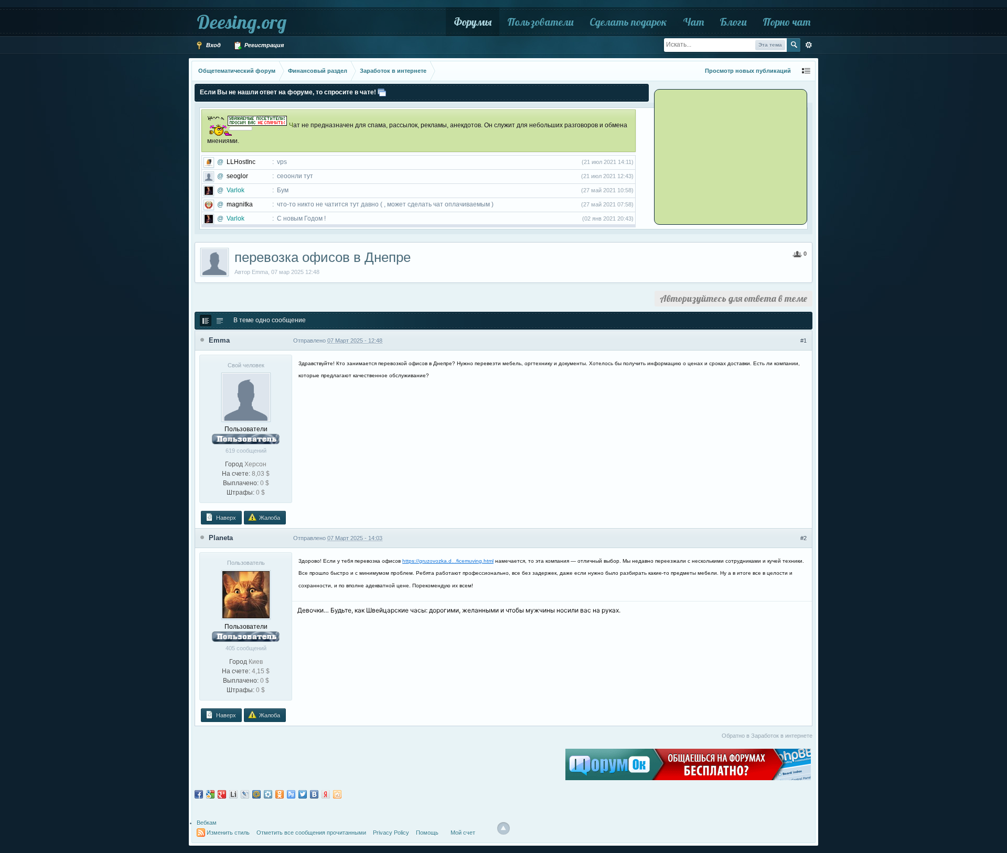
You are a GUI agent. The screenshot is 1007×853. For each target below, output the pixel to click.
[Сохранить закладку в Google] (210, 794)
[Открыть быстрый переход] (806, 71)
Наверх (225, 518)
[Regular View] (205, 320)
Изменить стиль (228, 832)
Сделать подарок (628, 21)
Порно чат (786, 21)
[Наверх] (503, 828)
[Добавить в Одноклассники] (279, 794)
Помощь (427, 832)
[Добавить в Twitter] (302, 794)
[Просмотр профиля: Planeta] (246, 594)
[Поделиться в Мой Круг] (268, 794)
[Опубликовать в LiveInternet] (233, 794)
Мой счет (463, 832)
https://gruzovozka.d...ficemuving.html (448, 561)
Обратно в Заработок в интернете (767, 735)
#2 (803, 538)
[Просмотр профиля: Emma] (246, 396)
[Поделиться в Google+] (222, 794)
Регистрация (263, 45)
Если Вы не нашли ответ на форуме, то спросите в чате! (288, 92)
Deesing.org (241, 22)
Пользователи (540, 21)
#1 (803, 340)
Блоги (733, 21)
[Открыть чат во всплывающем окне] (382, 92)
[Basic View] (220, 320)
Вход (213, 45)
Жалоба (269, 518)
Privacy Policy (391, 832)
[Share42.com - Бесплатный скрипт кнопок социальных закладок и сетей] (337, 794)
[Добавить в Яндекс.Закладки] (326, 794)
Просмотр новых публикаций (748, 71)
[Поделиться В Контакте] (314, 794)
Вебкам (207, 822)
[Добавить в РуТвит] (291, 794)
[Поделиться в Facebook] (199, 794)
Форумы (472, 21)
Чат (693, 21)
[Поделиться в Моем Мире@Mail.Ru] (256, 794)
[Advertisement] (721, 156)
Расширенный (809, 45)
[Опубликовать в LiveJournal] (245, 794)
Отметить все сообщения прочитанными (311, 832)
